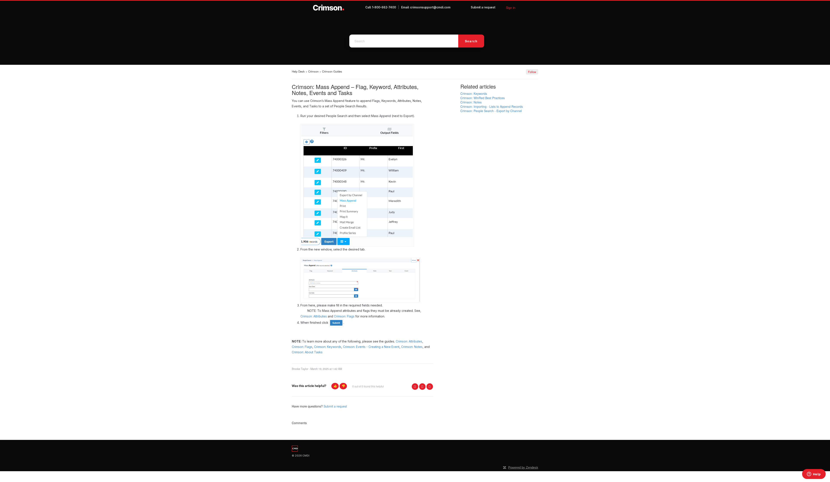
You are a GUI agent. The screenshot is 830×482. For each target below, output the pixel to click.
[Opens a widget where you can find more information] (814, 474)
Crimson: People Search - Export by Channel (491, 111)
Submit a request (483, 7)
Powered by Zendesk (523, 467)
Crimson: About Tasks (307, 352)
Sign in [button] (510, 7)
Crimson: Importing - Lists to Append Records (491, 106)
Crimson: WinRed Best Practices (482, 98)
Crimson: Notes (412, 347)
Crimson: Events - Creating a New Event (371, 347)
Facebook (415, 386)
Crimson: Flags (344, 316)
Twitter (422, 386)
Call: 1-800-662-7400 (380, 7)
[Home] (328, 7)
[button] (335, 386)
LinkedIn (429, 386)
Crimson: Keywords (327, 347)
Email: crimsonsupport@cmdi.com (425, 7)
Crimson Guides (332, 71)
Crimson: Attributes (409, 341)
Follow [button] (532, 72)
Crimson (313, 71)
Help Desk (298, 71)
